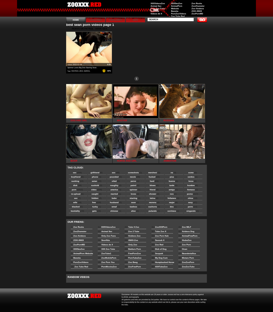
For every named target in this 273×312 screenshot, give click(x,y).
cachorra (154, 207)
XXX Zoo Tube (106, 249)
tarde (173, 185)
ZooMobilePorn (107, 258)
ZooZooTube (186, 267)
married (116, 194)
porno (192, 194)
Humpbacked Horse (163, 262)
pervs (135, 181)
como (192, 172)
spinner (135, 189)
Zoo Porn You (106, 262)
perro (192, 207)
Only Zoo (131, 244)
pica (173, 177)
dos (173, 207)
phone (96, 177)
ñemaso (192, 189)
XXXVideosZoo (158, 3)
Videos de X (156, 14)
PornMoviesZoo (107, 267)
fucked (154, 177)
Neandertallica (187, 253)
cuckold (96, 185)
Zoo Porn (184, 244)
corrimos (173, 211)
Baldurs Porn (133, 249)
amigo (173, 189)
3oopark (157, 253)
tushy (96, 207)
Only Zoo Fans (158, 8)
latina (154, 198)
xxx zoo (84, 8)
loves (135, 194)
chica (192, 198)
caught (97, 194)
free (96, 202)
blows (154, 185)
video (96, 189)
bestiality (77, 211)
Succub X (158, 240)
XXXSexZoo (176, 3)
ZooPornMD (197, 14)
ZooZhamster (198, 6)
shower (154, 194)
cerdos (192, 177)
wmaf (116, 207)
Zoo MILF (184, 227)
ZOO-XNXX (197, 11)
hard (154, 181)
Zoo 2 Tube (132, 231)
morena (154, 202)
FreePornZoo (133, 253)
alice (81, 71)
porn (77, 189)
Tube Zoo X (159, 231)
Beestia (174, 11)
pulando (154, 211)
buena (173, 181)
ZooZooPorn (186, 262)
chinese (115, 211)
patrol (135, 185)
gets (96, 211)
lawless (87, 71)
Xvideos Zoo (132, 236)
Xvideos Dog (186, 231)
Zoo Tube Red (178, 16)
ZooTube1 (104, 253)
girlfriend (97, 172)
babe (116, 198)
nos (173, 194)
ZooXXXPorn (159, 227)
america (115, 189)
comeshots (135, 172)
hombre (192, 185)
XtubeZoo (185, 240)
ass (116, 172)
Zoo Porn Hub (160, 236)
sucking (77, 181)
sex (77, 172)
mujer (173, 202)
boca (193, 181)
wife (77, 202)
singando (192, 211)
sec (77, 198)
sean (135, 202)
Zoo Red (157, 244)
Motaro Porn (186, 258)
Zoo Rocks (197, 3)
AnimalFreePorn (187, 236)
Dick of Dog (159, 249)
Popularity (115, 19)
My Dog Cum (159, 258)
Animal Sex (156, 6)
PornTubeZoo (133, 258)
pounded (116, 177)
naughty (115, 185)
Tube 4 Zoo (132, 227)
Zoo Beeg (131, 262)
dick (77, 185)
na (173, 172)
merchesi (74, 71)
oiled (116, 181)
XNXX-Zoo (131, 240)
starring (135, 198)
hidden (97, 198)
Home (76, 19)
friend (154, 189)
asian (96, 181)
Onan (182, 249)
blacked (77, 207)
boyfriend (77, 177)
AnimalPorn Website (176, 7)
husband (116, 202)
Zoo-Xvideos (198, 8)
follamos (173, 198)
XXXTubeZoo (160, 267)
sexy (192, 202)
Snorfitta (155, 11)
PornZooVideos (178, 14)
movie (135, 177)
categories (96, 19)
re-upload (77, 194)
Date (135, 19)
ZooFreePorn (133, 267)
